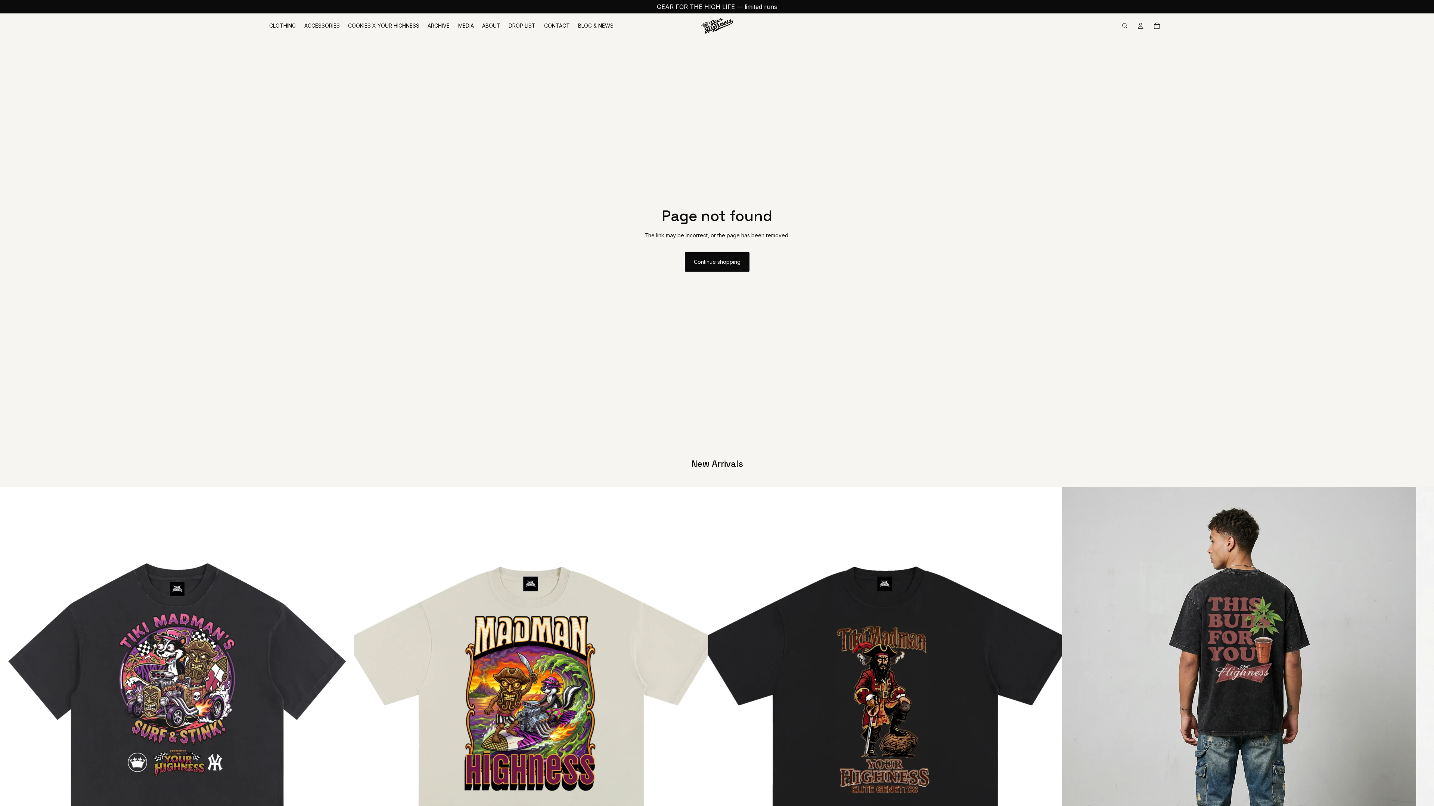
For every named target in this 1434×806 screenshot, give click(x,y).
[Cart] (1157, 26)
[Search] (1125, 26)
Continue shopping (717, 262)
